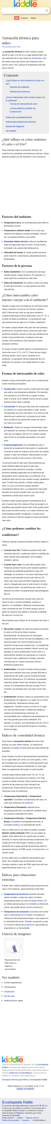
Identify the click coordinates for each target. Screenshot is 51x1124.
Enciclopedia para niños (11, 46)
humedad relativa (32, 669)
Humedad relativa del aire (16, 241)
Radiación (8, 427)
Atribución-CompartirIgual (20, 1072)
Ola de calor (9, 996)
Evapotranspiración (13, 444)
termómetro (37, 58)
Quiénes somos (32, 1117)
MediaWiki (16, 1115)
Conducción (10, 388)
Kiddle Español (8, 1117)
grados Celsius (20, 747)
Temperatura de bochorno (16, 894)
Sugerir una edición (25, 1088)
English (33, 18)
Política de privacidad (10, 1120)
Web (16, 18)
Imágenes (24, 18)
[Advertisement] (25, 27)
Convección (9, 406)
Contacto (25, 1120)
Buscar (47, 10)
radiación (29, 802)
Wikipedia (20, 1113)
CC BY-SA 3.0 (42, 1105)
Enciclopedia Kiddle (17, 1101)
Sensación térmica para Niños (15, 1079)
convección (18, 615)
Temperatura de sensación (16, 911)
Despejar (42, 11)
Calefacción (9, 991)
